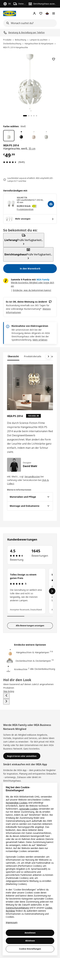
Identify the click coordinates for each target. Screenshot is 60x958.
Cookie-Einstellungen (30, 948)
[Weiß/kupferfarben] (33, 135)
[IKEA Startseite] (9, 13)
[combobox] (29, 23)
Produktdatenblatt (25, 209)
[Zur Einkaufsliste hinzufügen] (53, 59)
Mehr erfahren (39, 339)
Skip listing (8, 691)
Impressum (11, 922)
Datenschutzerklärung (17, 907)
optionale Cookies (28, 808)
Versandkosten (32, 476)
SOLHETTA (22, 197)
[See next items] (48, 356)
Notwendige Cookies (17, 802)
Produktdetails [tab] (32, 356)
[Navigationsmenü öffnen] (53, 13)
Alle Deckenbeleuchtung (42, 668)
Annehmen (30, 932)
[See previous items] (6, 696)
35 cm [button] (31, 148)
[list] (30, 591)
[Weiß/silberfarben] (46, 135)
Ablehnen (30, 940)
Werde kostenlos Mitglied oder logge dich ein (32, 284)
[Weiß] (8, 135)
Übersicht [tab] (13, 356)
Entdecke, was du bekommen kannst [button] (32, 290)
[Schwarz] (21, 135)
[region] (30, 82)
